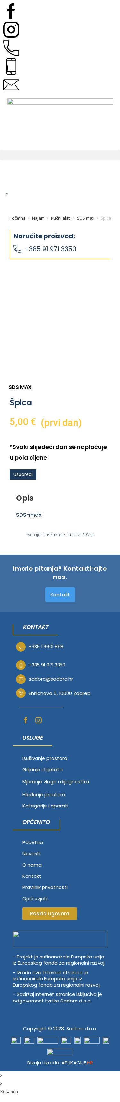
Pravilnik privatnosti (45, 887)
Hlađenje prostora (43, 794)
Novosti (31, 853)
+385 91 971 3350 (50, 248)
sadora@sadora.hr (51, 678)
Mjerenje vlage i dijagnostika (55, 781)
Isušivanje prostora (44, 758)
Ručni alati (61, 218)
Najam (38, 218)
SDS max (85, 218)
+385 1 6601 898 (46, 646)
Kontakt (31, 876)
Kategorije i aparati (45, 805)
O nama (32, 864)
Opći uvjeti (34, 898)
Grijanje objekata (42, 769)
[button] (60, 155)
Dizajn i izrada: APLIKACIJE (60, 1062)
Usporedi (23, 474)
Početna (18, 218)
